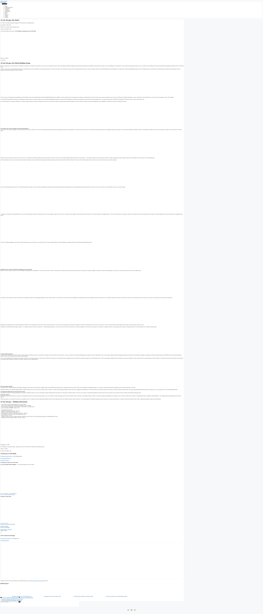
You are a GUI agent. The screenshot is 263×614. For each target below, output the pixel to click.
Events (6, 12)
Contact (6, 17)
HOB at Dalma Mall (4, 526)
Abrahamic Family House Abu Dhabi (8, 524)
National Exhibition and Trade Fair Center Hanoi (12, 599)
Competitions (7, 11)
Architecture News (9, 7)
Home (6, 6)
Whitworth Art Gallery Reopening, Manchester (12, 600)
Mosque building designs (27, 597)
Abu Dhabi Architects (5, 460)
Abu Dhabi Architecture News (6, 456)
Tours (6, 13)
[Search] (19, 602)
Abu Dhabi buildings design (12, 597)
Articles (6, 16)
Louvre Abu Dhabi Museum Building (8, 494)
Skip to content (4, 1)
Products (6, 14)
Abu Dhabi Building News (6, 458)
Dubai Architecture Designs (6, 538)
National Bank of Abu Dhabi (6, 529)
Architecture (7, 8)
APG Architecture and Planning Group (34, 580)
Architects (7, 10)
